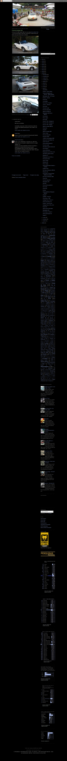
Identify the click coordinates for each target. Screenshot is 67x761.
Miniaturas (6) (45, 162)
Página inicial (25, 175)
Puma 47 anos (43, 344)
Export (53, 277)
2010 (43, 71)
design (42, 260)
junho (44, 84)
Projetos (42, 343)
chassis (44, 251)
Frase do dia (48, 286)
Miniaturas (51, 320)
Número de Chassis (49, 325)
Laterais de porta (51, 307)
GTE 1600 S (50, 295)
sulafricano (46, 374)
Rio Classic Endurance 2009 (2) (49, 170)
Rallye (43, 363)
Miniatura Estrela (44, 320)
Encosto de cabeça (46, 268)
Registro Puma (50, 363)
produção (51, 342)
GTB (47, 291)
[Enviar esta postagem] (30, 114)
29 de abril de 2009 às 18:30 (22, 152)
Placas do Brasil (44, 338)
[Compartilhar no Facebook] (36, 114)
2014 (43, 64)
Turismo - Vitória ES (47, 104)
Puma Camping (51, 347)
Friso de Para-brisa (44, 287)
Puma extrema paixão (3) (47, 185)
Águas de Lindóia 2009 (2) (48, 126)
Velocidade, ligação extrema (48, 153)
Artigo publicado (51, 238)
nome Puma (49, 324)
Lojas (45, 312)
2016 (43, 61)
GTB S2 (44, 292)
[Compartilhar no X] (34, 114)
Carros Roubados (48, 248)
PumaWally (45, 358)
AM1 (47, 232)
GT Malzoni (45, 290)
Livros (49, 311)
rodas (54, 369)
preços (52, 340)
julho (44, 83)
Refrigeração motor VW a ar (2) (49, 151)
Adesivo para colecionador (48, 208)
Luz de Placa (51, 312)
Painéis (42, 331)
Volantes (50, 380)
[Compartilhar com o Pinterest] (37, 114)
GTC (51, 294)
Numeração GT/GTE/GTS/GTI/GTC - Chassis (49, 430)
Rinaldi (16, 133)
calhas (54, 243)
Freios (53, 286)
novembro (45, 76)
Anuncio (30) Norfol (46, 150)
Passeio (43, 333)
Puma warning (43, 357)
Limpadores (53, 308)
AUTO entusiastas (44, 526)
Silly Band (47, 373)
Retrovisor (42, 369)
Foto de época (45, 148)
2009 (43, 73)
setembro (45, 79)
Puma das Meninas (50, 349)
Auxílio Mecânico (45, 239)
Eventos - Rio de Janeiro (47, 91)
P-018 (49, 329)
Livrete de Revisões (44, 311)
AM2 (51, 232)
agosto (44, 81)
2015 (43, 62)
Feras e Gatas (45, 133)
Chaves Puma (43, 252)
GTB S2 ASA (51, 292)
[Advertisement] (22, 165)
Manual (47, 315)
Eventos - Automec (46, 97)
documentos (48, 265)
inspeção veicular (49, 302)
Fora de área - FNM (46, 198)
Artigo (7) (44, 215)
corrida (49, 256)
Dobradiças (43, 265)
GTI (54, 297)
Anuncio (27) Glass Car (47, 201)
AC (41, 228)
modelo (42, 321)
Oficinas (52, 326)
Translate (50, 513)
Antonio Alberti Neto (34, 32)
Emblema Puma (52, 266)
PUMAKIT (53, 357)
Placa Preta (44, 337)
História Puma (44, 301)
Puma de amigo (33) (46, 109)
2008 (43, 222)
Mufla (53, 321)
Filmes (43, 283)
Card (46, 247)
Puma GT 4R (50, 351)
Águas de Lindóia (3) (47, 111)
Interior (47, 303)
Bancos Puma (52, 239)
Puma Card (43, 348)
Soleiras (52, 373)
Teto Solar (43, 378)
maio (44, 86)
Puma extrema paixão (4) (47, 143)
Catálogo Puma (52, 249)
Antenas (46, 235)
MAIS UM (42, 315)
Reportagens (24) (46, 181)
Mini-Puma (52, 319)
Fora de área (45, 116)
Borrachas (42, 242)
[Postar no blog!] (33, 114)
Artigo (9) (44, 129)
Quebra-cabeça (44, 361)
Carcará (42, 247)
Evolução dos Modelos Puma (45, 277)
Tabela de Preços (46, 375)
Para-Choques (52, 331)
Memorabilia (43, 316)
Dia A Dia (44, 183)
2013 (43, 66)
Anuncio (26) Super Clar (47, 213)
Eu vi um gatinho (45, 274)
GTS (49, 298)
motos (50, 321)
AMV (49, 233)
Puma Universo (44, 523)
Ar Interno (53, 237)
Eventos (44, 190)
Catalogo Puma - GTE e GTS (48, 205)
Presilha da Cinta (44, 342)
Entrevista (46, 269)
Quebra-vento (53, 361)
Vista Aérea (45, 89)
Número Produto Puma (45, 326)
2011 (43, 69)
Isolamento (42, 305)
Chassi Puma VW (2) (48, 451)
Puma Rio (52, 354)
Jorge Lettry (47, 305)
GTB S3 (42, 294)
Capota (52, 246)
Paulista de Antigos (50, 333)
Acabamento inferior (46, 228)
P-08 (48, 330)
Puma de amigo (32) (46, 134)
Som (41, 374)
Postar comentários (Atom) (20, 177)
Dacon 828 (44, 259)
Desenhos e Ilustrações (50, 259)
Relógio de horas (46, 365)
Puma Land (43, 521)
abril (44, 88)
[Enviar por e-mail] (32, 114)
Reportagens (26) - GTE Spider (49, 96)
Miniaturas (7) (45, 155)
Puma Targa (43, 356)
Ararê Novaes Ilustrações (45, 524)
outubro (44, 78)
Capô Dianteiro (52, 244)
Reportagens (45, 366)
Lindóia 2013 (51, 310)
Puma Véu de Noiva (50, 356)
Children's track (49, 252)
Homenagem (52, 301)
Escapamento (52, 269)
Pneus (48, 339)
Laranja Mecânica (43, 307)
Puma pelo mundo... (46, 158)
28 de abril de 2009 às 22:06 (22, 130)
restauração (50, 368)
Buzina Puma (43, 243)
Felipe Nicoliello (18, 139)
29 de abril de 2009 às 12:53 (22, 136)
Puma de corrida (46, 108)
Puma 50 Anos (51, 344)
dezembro (45, 74)
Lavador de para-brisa (45, 308)
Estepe (54, 273)
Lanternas (42, 306)
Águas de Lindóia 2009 (47, 131)
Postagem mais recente (16, 175)
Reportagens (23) (46, 210)
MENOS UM (43, 317)
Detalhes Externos (50, 260)
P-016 (45, 329)
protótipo (46, 343)
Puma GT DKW (44, 352)
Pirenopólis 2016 (52, 335)
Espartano (51, 270)
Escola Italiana (44, 270)
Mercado (51, 317)
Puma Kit (49, 353)
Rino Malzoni (48, 369)
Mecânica (52, 315)
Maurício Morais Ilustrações (46, 527)
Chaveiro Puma (50, 251)
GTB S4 (46, 294)
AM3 (54, 232)
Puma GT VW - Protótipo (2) (48, 122)
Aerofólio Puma (52, 231)
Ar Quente (44, 238)
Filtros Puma (48, 283)
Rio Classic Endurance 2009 (48, 176)
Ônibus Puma (47, 328)
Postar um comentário (16, 155)
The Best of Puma (50, 378)
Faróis (49, 278)
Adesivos (46, 231)
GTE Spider (48, 297)
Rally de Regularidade (51, 362)
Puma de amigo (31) (46, 180)
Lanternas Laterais (50, 306)
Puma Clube (43, 520)
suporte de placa (52, 374)
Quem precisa (44, 362)
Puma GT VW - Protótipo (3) (48, 121)
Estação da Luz (48, 273)
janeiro (44, 220)
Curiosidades (45, 101)
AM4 (44, 233)
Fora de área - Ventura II (47, 211)
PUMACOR (46, 418)
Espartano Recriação (45, 271)
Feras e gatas (45, 117)
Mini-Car (47, 319)
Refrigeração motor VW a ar (48, 157)
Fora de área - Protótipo (47, 102)
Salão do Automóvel (45, 370)
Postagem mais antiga (34, 175)
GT (54, 289)
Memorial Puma (50, 316)
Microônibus (42, 319)
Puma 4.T (52, 343)
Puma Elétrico (43, 351)
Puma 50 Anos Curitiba (46, 345)
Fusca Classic (43, 518)
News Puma (44, 324)
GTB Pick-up (53, 291)
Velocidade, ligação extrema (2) (49, 146)
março (44, 217)
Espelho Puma (45, 168)
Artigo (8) (44, 194)
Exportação (43, 278)
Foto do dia (45, 106)
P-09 (52, 330)
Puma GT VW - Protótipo (47, 124)
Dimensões (52, 264)
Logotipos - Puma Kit (47, 196)
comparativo (50, 253)
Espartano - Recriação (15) (49, 483)
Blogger (47, 29)
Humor (44, 302)
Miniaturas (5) (45, 171)
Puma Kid (44, 353)
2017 (43, 59)
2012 (43, 68)
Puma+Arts (45, 99)
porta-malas (47, 340)
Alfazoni (43, 232)
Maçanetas (43, 314)
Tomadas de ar (43, 379)
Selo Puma (52, 370)
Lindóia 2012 (44, 310)
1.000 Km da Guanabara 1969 (48, 138)
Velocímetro (49, 379)
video (47, 380)
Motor (46, 321)
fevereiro (45, 219)
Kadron (52, 305)
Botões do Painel (49, 242)
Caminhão (44, 244)
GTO (44, 298)
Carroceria (50, 247)
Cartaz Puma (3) (46, 141)
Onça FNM (42, 328)
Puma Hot (53, 352)
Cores (43, 256)
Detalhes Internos (44, 261)
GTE (42, 295)
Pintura (47, 335)
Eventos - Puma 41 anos (47, 203)
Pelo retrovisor (44, 334)
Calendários (49, 243)
